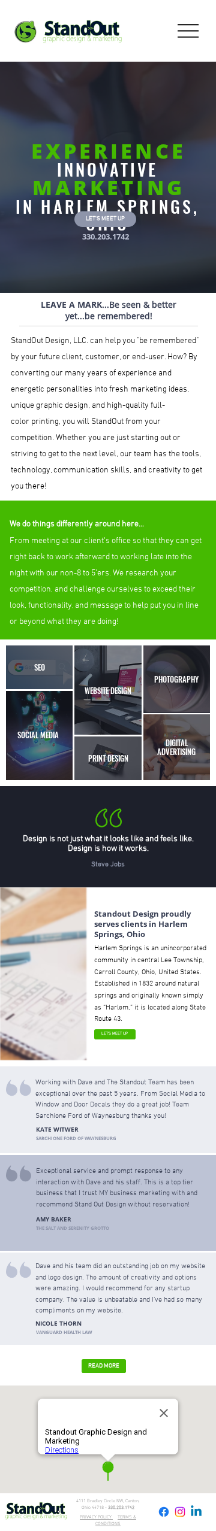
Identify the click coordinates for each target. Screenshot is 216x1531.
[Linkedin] (196, 1511)
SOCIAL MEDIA (38, 735)
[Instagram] (180, 1511)
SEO (39, 667)
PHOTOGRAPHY (176, 679)
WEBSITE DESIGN (108, 690)
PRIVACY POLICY (96, 1517)
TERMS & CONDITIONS (115, 1520)
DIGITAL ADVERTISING (176, 747)
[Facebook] (163, 1511)
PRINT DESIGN (108, 758)
